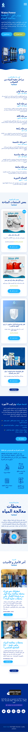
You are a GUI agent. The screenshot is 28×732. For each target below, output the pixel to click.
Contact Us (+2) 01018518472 (15, 705)
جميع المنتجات (14, 389)
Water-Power (6, 726)
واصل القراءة (8, 614)
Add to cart (15, 247)
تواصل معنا (21, 438)
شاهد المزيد (14, 670)
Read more (14, 338)
